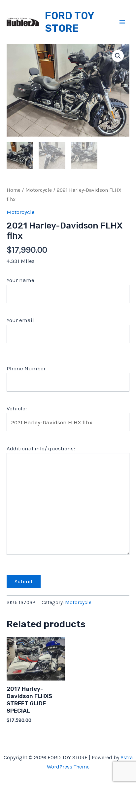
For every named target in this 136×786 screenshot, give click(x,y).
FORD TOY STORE (69, 22)
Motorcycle (38, 190)
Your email (20, 320)
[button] (118, 56)
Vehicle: (17, 408)
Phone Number (26, 368)
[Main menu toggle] (122, 22)
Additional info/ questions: (41, 448)
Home (13, 190)
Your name (20, 280)
